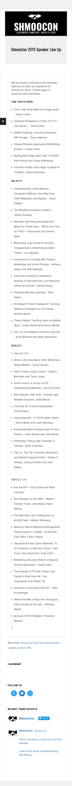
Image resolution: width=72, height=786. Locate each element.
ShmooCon (26, 730)
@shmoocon (41, 730)
